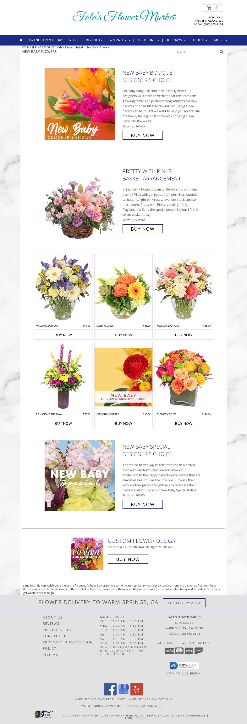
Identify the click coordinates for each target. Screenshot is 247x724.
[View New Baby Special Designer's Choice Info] (83, 475)
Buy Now (143, 135)
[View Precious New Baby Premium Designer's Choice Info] (123, 377)
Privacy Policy (159, 715)
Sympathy (118, 40)
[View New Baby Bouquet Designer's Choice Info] (83, 104)
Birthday (94, 40)
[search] (221, 52)
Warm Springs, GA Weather (101, 706)
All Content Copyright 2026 (85, 715)
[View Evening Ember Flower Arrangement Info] (123, 289)
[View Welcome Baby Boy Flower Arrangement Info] (63, 289)
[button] (212, 8)
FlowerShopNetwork (126, 715)
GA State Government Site (145, 706)
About (198, 40)
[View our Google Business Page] (123, 694)
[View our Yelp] (136, 694)
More (219, 40)
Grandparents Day (46, 40)
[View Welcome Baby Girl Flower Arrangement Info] (184, 289)
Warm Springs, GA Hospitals (150, 699)
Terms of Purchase (190, 715)
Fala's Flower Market (123, 17)
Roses (74, 40)
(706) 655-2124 (213, 24)
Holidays (174, 40)
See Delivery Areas (184, 603)
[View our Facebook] (110, 694)
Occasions (146, 40)
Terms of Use (135, 718)
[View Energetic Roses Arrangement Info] (184, 377)
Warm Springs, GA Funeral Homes (100, 699)
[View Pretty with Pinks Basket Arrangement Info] (83, 200)
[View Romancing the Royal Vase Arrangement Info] (63, 377)
